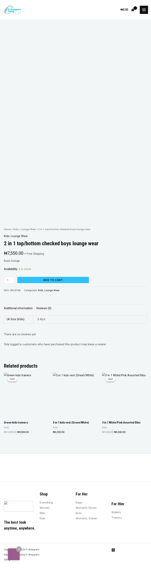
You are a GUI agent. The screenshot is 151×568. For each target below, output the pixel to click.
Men (42, 513)
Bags (79, 502)
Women (45, 508)
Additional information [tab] (18, 308)
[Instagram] (113, 550)
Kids (15, 229)
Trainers (116, 517)
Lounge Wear (28, 229)
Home (7, 229)
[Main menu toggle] (144, 10)
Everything (46, 502)
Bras (79, 513)
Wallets (116, 512)
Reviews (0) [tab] (43, 308)
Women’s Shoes (86, 508)
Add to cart (53, 280)
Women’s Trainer (86, 518)
